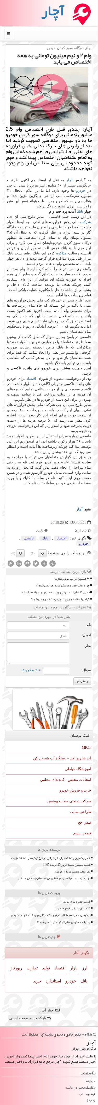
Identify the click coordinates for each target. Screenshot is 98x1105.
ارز (84, 968)
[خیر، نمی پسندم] (20, 553)
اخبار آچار (47, 1010)
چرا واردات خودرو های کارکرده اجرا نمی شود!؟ (63, 586)
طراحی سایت (80, 812)
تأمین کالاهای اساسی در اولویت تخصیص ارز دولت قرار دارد (55, 592)
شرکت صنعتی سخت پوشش (69, 801)
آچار (69, 180)
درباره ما (90, 1081)
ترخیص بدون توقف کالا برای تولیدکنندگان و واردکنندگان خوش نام (50, 915)
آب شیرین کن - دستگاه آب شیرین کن (62, 758)
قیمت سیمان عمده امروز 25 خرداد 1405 (66, 865)
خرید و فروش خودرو (75, 790)
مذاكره (61, 253)
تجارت (32, 968)
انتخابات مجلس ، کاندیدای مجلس (65, 780)
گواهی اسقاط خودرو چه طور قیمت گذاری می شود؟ (60, 599)
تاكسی (29, 538)
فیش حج (84, 822)
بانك (80, 211)
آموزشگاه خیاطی (78, 769)
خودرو (80, 191)
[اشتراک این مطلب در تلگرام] (52, 563)
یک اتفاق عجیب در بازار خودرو (72, 872)
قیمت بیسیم (82, 833)
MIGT (86, 747)
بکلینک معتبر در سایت (80, 1088)
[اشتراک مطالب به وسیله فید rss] (10, 563)
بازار (74, 968)
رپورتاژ (16, 968)
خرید (37, 981)
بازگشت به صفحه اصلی (28, 1018)
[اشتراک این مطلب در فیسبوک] (44, 563)
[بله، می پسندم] (42, 553)
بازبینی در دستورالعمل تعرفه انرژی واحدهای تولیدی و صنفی (54, 878)
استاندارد (53, 981)
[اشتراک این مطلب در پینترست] (27, 563)
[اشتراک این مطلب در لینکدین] (19, 563)
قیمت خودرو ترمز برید (76, 902)
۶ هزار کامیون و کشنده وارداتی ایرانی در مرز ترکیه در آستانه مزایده (50, 858)
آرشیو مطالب (87, 1094)
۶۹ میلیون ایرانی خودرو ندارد (72, 579)
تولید (46, 968)
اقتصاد (31, 379)
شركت (85, 222)
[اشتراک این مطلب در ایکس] (35, 563)
